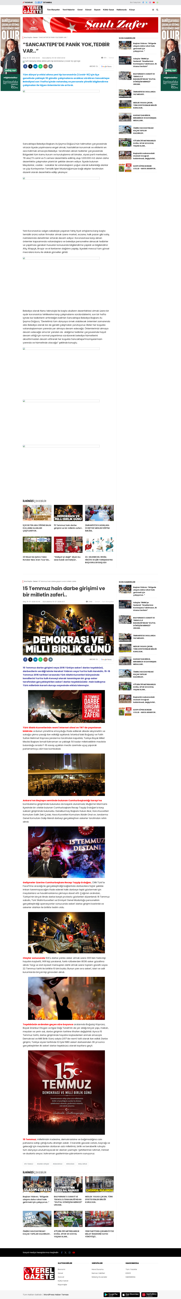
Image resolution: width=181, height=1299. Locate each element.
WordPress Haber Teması (56, 1294)
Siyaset (97, 10)
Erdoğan (70, 1164)
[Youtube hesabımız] (154, 2)
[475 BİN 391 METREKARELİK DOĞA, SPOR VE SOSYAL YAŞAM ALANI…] (125, 146)
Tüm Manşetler (53, 10)
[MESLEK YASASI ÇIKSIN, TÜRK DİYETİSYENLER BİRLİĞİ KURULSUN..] (125, 108)
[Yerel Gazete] (32, 13)
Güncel (88, 10)
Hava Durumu (98, 1269)
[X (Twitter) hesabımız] (146, 2)
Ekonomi (61, 1269)
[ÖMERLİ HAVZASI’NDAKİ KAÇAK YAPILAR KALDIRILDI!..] (125, 133)
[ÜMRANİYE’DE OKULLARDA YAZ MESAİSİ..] (125, 97)
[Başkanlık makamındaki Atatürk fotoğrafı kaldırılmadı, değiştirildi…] (125, 158)
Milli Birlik (83, 1164)
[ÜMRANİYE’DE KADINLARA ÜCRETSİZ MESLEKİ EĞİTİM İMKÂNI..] (99, 513)
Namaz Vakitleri (98, 1273)
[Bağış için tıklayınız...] (10, 90)
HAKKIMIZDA (130, 1277)
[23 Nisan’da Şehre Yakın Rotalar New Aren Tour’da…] (37, 545)
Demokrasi (58, 1164)
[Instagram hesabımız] (150, 2)
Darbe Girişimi (43, 1164)
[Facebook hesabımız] (143, 2)
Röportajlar (62, 1284)
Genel (79, 10)
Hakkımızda (122, 10)
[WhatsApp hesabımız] (157, 2)
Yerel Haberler (69, 10)
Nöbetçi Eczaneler (99, 1277)
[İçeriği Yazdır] (50, 66)
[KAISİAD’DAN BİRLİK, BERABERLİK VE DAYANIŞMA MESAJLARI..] (125, 120)
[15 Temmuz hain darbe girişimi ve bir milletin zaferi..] (68, 513)
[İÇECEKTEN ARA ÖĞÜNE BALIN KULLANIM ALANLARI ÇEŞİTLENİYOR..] (37, 513)
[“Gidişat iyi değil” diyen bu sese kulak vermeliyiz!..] (68, 545)
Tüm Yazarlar (131, 1269)
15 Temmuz (29, 1164)
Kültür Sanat (108, 10)
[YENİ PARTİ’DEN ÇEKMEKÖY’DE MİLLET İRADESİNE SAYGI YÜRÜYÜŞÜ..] (99, 1219)
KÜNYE (128, 1273)
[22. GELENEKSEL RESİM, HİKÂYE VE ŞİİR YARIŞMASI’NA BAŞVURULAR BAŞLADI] (99, 545)
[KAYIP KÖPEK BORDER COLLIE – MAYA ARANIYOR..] (125, 171)
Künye (132, 10)
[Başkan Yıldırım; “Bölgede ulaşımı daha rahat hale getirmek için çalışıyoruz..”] (125, 48)
